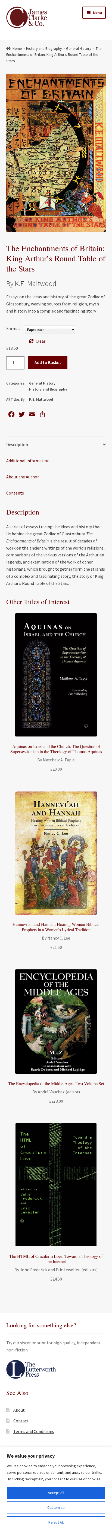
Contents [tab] (15, 493)
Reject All (56, 1522)
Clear (40, 341)
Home (17, 48)
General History (78, 48)
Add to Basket (48, 362)
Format (13, 328)
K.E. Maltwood (41, 399)
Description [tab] (17, 444)
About (19, 1410)
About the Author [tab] (22, 476)
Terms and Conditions (33, 1431)
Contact (21, 1420)
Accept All (56, 1492)
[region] (56, 1490)
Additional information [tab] (27, 460)
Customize (56, 1507)
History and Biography (44, 48)
